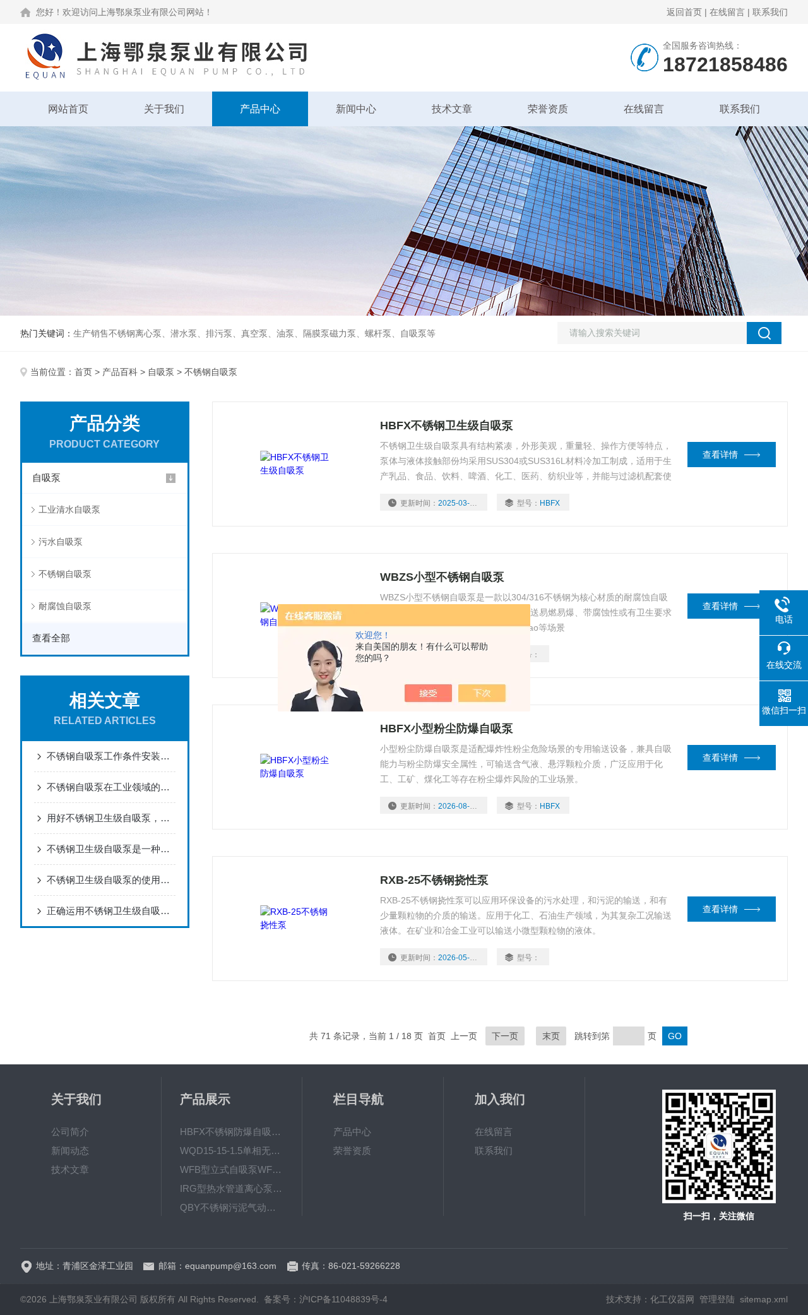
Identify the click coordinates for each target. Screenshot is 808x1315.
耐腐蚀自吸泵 (65, 606)
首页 (83, 372)
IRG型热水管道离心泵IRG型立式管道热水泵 (231, 1188)
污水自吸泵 (61, 542)
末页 (551, 1036)
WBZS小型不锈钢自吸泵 (442, 577)
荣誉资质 (548, 109)
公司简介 (70, 1131)
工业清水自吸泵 (69, 509)
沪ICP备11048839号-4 (343, 1299)
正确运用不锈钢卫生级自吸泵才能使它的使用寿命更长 (111, 910)
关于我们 (164, 109)
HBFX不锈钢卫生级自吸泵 (446, 425)
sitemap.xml (764, 1299)
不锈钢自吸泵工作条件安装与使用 (111, 756)
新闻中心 (356, 109)
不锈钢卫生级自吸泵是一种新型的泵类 (111, 848)
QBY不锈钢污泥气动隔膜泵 (231, 1207)
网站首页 (68, 109)
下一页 (505, 1036)
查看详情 (720, 454)
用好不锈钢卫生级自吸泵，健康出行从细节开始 (111, 817)
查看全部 (51, 638)
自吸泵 (161, 372)
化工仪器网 (672, 1299)
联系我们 (770, 12)
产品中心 (260, 109)
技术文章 (452, 109)
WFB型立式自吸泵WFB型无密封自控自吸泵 (231, 1169)
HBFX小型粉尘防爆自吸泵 (446, 728)
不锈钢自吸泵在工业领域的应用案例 (111, 787)
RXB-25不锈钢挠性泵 (434, 880)
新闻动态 (70, 1150)
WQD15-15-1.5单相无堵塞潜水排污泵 (231, 1150)
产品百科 (120, 372)
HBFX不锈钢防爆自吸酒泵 (231, 1131)
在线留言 (727, 12)
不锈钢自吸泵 (65, 574)
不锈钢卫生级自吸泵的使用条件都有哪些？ (111, 879)
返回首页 (684, 12)
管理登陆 (717, 1299)
